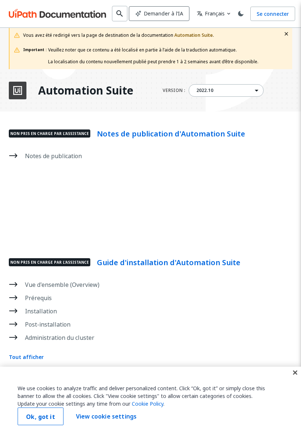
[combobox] (226, 90)
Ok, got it (40, 416)
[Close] (295, 372)
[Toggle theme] (241, 13)
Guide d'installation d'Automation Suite (168, 262)
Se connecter (273, 14)
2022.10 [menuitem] (204, 90)
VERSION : (174, 90)
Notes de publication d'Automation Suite (171, 133)
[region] (150, 400)
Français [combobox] (211, 13)
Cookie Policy (147, 404)
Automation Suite (85, 90)
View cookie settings (106, 416)
